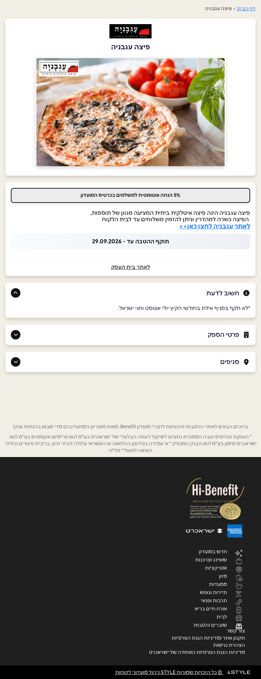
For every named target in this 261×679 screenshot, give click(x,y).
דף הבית (246, 8)
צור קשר (236, 631)
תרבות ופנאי (214, 600)
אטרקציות (216, 567)
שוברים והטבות (210, 624)
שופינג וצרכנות (211, 559)
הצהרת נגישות (229, 645)
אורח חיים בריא (211, 608)
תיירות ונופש (213, 592)
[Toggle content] (15, 293)
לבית (221, 616)
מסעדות (218, 584)
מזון (223, 575)
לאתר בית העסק (130, 267)
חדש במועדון (213, 551)
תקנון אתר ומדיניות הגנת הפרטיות (208, 638)
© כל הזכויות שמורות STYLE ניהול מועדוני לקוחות (169, 672)
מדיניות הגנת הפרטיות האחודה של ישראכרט (197, 652)
